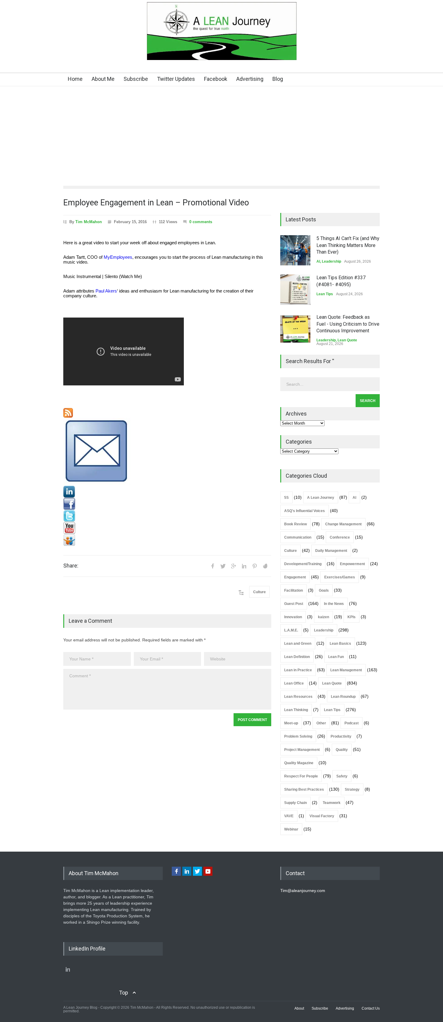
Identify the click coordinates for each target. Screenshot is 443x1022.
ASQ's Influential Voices (304, 511)
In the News (334, 604)
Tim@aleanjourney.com (302, 890)
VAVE (289, 816)
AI (318, 261)
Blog (277, 79)
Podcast (351, 723)
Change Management (343, 524)
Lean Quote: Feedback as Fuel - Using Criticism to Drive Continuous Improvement (347, 324)
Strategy (352, 789)
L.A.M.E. (291, 630)
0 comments (200, 222)
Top (123, 992)
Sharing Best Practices (304, 789)
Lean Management (346, 670)
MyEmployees (118, 257)
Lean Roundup (343, 697)
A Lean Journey (320, 497)
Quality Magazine (298, 763)
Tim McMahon (88, 222)
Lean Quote (347, 340)
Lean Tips (324, 294)
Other (321, 723)
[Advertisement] (221, 131)
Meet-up (291, 723)
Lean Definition (297, 657)
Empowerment (352, 564)
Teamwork (332, 803)
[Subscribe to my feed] (167, 413)
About (299, 1008)
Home (75, 79)
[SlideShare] (167, 540)
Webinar (291, 829)
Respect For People (301, 776)
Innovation (293, 617)
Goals (324, 590)
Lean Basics (340, 643)
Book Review (295, 524)
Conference (340, 537)
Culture (259, 592)
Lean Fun (336, 657)
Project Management (302, 750)
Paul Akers (106, 291)
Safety (341, 776)
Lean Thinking (296, 710)
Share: (70, 565)
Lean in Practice (298, 670)
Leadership (331, 261)
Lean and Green (297, 643)
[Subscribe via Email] (167, 452)
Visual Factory (321, 816)
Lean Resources (298, 697)
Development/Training (303, 564)
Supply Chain (295, 803)
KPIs (351, 617)
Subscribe (136, 79)
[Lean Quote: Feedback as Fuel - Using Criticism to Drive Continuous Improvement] (295, 329)
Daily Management (331, 551)
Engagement (295, 577)
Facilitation (293, 590)
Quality (342, 750)
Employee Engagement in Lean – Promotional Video (156, 202)
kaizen (323, 617)
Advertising (249, 79)
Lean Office (294, 683)
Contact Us (371, 1008)
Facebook (215, 79)
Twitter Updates (176, 79)
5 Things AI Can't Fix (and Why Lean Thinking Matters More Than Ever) (347, 245)
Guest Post (293, 604)
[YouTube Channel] (167, 528)
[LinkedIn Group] (167, 492)
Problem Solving (298, 736)
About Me (103, 79)
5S (286, 497)
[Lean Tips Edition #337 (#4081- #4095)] (295, 289)
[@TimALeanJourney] (167, 516)
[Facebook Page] (167, 504)
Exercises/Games (339, 577)
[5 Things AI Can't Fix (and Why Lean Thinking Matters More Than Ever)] (295, 250)
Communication (297, 537)
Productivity (341, 736)
